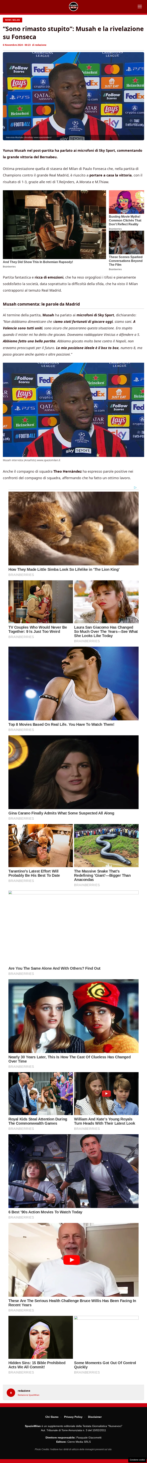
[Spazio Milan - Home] (73, 6)
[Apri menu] (139, 6)
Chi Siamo (52, 1416)
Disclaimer (95, 1416)
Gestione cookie (137, 1460)
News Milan (12, 20)
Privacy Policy (73, 1416)
